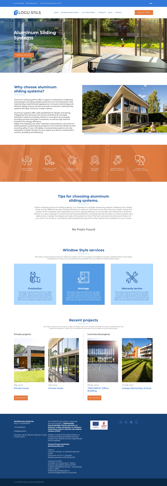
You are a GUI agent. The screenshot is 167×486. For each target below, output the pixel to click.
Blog (110, 12)
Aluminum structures (69, 12)
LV (152, 6)
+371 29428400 (20, 3)
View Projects (21, 398)
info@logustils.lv (33, 3)
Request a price (144, 12)
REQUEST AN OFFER (24, 55)
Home (56, 12)
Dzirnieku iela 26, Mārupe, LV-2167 (51, 3)
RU (152, 8)
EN (151, 3)
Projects (102, 12)
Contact (118, 12)
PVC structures (88, 12)
